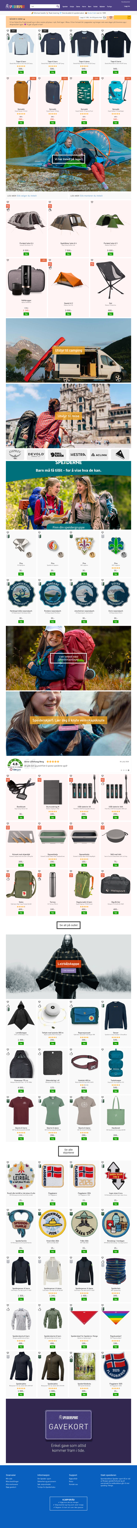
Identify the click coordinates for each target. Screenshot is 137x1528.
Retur (71, 1481)
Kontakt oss (73, 1484)
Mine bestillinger (12, 1481)
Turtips (109, 6)
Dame (78, 6)
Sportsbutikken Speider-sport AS (113, 1478)
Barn (89, 6)
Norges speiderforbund (111, 1481)
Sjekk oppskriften (68, 728)
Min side (9, 1478)
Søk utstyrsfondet (44, 1484)
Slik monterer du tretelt (91, 195)
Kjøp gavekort (11, 1487)
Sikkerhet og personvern (46, 1481)
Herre (84, 6)
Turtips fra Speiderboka (46, 1487)
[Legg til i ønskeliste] (7, 30)
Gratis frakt (92, 13)
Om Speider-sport (44, 1478)
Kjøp (21, 123)
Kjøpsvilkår (73, 1478)
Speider (65, 6)
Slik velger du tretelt (27, 195)
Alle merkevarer (12, 1484)
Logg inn (127, 6)
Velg (21, 72)
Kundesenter (125, 2)
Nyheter (102, 6)
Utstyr (72, 6)
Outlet (95, 6)
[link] (68, 765)
